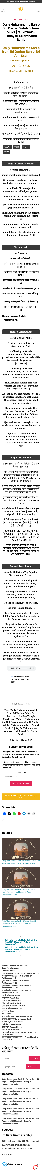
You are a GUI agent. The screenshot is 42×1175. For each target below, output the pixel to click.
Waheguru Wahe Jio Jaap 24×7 (15, 965)
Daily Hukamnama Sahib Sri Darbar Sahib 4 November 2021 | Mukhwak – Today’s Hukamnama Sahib (18, 892)
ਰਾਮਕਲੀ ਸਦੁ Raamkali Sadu (12, 1022)
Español (7, 147)
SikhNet (7, 1154)
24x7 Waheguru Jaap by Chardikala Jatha (21, 797)
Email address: (21, 773)
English (26, 147)
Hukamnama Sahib (21, 20)
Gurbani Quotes (8, 971)
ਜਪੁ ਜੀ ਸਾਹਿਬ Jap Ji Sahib (11, 995)
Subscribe (33, 1067)
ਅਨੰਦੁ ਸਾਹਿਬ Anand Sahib (11, 1000)
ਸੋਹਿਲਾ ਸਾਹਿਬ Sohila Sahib (11, 1003)
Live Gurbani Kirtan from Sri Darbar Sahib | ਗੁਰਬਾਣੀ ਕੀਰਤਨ (21, 1)
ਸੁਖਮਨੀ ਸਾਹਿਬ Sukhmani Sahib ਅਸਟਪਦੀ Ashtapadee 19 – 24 (17, 991)
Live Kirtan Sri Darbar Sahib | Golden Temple (20, 973)
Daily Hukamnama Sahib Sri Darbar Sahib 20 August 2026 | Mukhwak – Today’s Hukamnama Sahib (20, 1101)
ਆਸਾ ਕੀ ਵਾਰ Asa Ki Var (10, 1030)
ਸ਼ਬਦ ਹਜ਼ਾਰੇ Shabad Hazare (12, 1027)
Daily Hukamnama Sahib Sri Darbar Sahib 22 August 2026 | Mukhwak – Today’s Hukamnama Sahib (20, 1081)
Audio (6, 152)
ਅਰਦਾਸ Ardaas (8, 1011)
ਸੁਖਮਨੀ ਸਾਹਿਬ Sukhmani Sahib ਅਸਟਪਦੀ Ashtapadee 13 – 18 (17, 987)
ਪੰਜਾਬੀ (16, 147)
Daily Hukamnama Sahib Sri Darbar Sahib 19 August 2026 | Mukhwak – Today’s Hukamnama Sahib (20, 1111)
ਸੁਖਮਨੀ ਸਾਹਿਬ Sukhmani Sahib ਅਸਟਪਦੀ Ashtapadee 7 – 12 (17, 982)
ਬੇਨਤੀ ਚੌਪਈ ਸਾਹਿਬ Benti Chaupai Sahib (16, 1019)
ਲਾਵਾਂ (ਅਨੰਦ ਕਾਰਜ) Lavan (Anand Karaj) (17, 1016)
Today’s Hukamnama (10, 968)
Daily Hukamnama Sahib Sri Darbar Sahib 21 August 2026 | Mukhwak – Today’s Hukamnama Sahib (20, 1091)
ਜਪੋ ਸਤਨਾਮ (16, 1164)
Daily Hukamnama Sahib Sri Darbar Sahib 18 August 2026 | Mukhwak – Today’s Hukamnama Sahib (20, 1121)
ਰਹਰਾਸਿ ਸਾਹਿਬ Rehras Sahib (12, 1008)
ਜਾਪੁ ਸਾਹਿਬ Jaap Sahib (10, 998)
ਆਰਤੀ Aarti (6, 1014)
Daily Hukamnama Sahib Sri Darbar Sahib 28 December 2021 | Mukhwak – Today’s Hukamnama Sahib (19, 924)
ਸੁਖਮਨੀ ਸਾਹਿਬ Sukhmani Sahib (13, 1006)
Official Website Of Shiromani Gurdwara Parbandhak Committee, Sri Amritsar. (20, 1145)
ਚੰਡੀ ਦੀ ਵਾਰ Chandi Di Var (11, 1024)
